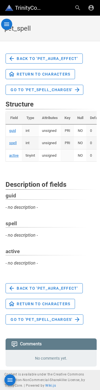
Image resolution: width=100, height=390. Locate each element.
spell (13, 143)
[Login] (91, 7)
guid (12, 131)
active (14, 155)
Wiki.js (50, 385)
